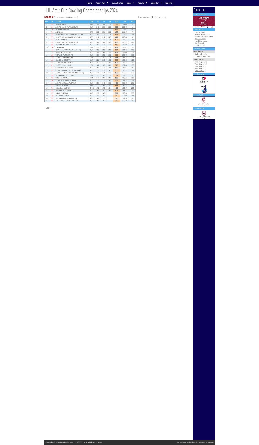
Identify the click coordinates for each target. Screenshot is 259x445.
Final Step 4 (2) (200, 68)
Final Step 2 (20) (201, 64)
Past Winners (200, 32)
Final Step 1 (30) (201, 62)
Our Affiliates (117, 3)
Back (48, 108)
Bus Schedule (200, 43)
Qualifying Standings (202, 56)
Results (141, 3)
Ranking (168, 3)
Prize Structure (200, 39)
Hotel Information (201, 41)
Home (89, 3)
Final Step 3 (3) (200, 66)
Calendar (155, 3)
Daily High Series (201, 54)
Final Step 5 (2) (200, 71)
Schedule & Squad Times (204, 37)
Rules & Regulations (202, 34)
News (129, 3)
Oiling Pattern (200, 45)
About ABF (100, 3)
